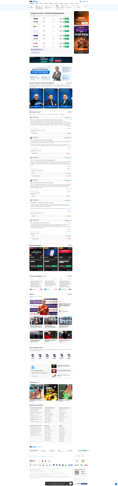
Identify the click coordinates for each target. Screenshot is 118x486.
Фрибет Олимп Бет (62, 429)
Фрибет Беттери (61, 440)
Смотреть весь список (35, 52)
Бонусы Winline (61, 414)
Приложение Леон (47, 417)
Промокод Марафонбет (48, 433)
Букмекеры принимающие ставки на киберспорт (36, 420)
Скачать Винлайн (47, 409)
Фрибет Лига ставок (62, 432)
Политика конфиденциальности (42, 456)
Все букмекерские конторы (34, 409)
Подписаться (36, 106)
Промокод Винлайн (48, 429)
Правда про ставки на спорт (34, 432)
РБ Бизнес (40, 296)
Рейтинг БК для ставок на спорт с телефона (35, 414)
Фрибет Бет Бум (61, 437)
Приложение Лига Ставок (49, 415)
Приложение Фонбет (48, 419)
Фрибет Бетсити (61, 436)
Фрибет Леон (61, 433)
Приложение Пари (47, 422)
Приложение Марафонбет (49, 414)
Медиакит (52, 456)
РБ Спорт (31, 296)
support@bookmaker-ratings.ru (58, 472)
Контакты (49, 456)
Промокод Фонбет (47, 428)
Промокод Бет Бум (48, 436)
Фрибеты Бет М (61, 441)
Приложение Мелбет (48, 418)
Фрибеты (41, 256)
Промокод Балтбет (48, 438)
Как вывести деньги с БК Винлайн (35, 428)
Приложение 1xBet (48, 410)
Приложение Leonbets (48, 413)
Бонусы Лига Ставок (62, 413)
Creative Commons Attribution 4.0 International (48, 476)
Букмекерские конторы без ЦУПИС (36, 416)
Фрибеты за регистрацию (63, 417)
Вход (87, 1)
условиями (66, 484)
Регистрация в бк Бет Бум (34, 427)
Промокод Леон (47, 432)
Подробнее (78, 23)
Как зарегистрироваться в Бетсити (35, 429)
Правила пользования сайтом (33, 456)
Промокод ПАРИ (47, 427)
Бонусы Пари (61, 418)
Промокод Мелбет (47, 437)
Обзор (61, 18)
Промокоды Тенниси (48, 440)
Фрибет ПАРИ (61, 427)
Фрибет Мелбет (61, 438)
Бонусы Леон (61, 419)
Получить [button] (84, 23)
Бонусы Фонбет (61, 415)
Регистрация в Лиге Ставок (34, 433)
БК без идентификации (33, 410)
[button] (66, 19)
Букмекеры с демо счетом (34, 415)
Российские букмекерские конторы (36, 421)
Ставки (35, 296)
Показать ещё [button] (68, 188)
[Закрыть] (43, 49)
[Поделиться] (71, 117)
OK (70, 483)
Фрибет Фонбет (61, 428)
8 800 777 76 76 (48, 472)
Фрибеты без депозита (62, 409)
